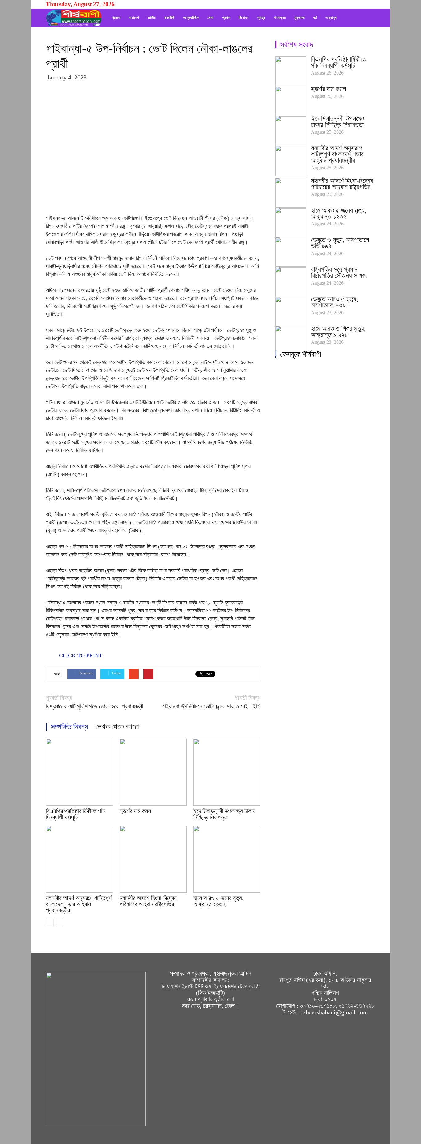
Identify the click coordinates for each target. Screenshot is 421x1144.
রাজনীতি (169, 17)
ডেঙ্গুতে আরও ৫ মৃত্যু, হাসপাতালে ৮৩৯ (334, 302)
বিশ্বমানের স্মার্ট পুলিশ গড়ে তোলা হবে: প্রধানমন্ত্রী (94, 706)
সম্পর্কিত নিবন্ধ (69, 727)
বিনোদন (243, 17)
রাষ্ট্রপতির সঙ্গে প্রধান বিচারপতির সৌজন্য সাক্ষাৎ (339, 272)
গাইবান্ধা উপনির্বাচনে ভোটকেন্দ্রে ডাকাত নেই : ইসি (210, 706)
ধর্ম (315, 17)
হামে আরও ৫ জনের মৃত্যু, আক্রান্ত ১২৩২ (218, 901)
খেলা (210, 17)
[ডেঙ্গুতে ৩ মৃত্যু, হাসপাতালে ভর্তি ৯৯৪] (290, 252)
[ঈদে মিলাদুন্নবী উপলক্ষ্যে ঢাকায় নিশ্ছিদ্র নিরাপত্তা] (226, 772)
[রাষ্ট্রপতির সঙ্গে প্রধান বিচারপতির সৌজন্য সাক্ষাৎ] (290, 281)
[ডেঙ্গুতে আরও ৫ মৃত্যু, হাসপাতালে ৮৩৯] (290, 311)
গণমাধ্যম (280, 17)
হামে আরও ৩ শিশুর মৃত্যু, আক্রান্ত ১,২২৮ (338, 332)
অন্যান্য (331, 17)
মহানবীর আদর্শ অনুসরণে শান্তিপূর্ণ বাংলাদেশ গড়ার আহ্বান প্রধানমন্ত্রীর (79, 904)
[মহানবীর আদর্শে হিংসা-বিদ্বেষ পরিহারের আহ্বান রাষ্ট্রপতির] (153, 859)
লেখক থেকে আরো (117, 727)
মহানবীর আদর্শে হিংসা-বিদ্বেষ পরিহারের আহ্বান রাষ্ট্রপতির (148, 901)
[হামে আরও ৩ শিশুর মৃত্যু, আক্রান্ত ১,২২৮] (290, 341)
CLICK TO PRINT (80, 655)
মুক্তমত (299, 17)
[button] (367, 17)
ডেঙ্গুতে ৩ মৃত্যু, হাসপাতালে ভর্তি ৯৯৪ (340, 243)
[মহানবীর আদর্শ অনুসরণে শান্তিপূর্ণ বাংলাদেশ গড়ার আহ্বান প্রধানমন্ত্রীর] (79, 859)
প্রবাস (226, 17)
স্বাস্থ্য (261, 17)
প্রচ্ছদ (116, 17)
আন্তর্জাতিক (191, 17)
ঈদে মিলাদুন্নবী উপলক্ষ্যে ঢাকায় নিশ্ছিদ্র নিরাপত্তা (224, 814)
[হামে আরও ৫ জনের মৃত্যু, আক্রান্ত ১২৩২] (226, 859)
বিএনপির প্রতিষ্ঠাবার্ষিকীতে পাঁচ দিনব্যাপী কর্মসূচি (75, 814)
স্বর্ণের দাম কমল (135, 811)
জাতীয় (152, 17)
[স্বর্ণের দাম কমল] (153, 772)
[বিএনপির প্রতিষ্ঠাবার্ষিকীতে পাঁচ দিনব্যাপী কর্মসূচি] (79, 772)
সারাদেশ (134, 17)
